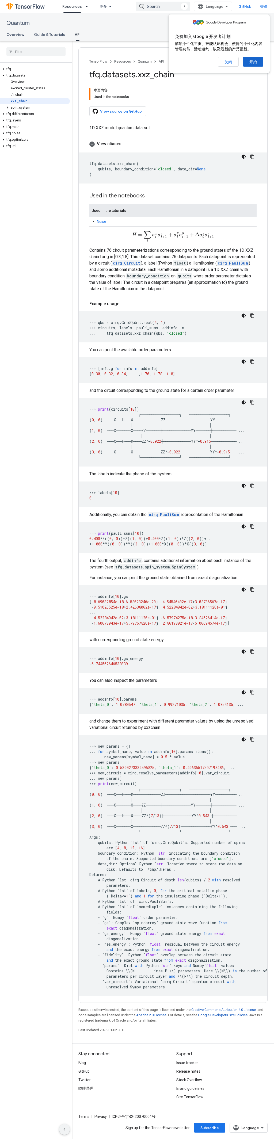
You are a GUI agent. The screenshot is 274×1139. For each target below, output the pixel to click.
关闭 (228, 62)
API (78, 34)
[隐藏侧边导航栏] (64, 1129)
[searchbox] (36, 51)
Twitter (84, 1080)
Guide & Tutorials (49, 34)
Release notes (188, 1071)
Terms (83, 1116)
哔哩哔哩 (85, 1088)
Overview (15, 34)
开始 (253, 61)
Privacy (100, 1116)
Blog (82, 1063)
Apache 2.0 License (151, 1015)
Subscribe (209, 1127)
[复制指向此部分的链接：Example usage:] (125, 304)
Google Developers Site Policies (223, 1015)
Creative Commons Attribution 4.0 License (223, 1010)
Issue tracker (187, 1063)
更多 (103, 6)
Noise (101, 221)
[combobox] (163, 6)
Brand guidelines (190, 1088)
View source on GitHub (121, 111)
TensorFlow (98, 61)
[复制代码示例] (252, 156)
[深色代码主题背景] (243, 156)
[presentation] (173, 237)
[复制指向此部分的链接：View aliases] (126, 144)
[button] (35, 69)
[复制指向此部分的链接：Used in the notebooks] (150, 196)
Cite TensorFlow (189, 1097)
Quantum (18, 23)
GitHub (245, 6)
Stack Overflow (189, 1080)
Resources (72, 6)
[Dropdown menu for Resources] (88, 6)
